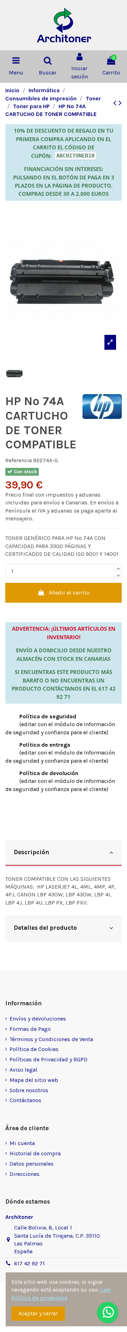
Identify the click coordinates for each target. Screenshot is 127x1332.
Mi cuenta (22, 1143)
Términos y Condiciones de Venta (51, 1039)
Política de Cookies (34, 1049)
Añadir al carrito (69, 592)
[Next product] (120, 103)
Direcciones (25, 1174)
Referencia (18, 460)
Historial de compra (35, 1153)
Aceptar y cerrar (38, 1313)
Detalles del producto (45, 927)
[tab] (63, 853)
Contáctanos (25, 1100)
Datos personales (32, 1163)
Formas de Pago (30, 1029)
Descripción (31, 852)
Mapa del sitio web (34, 1080)
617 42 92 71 (29, 1263)
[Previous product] (116, 103)
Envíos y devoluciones (38, 1018)
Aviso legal (23, 1069)
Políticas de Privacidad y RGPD (48, 1059)
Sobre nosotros (29, 1090)
